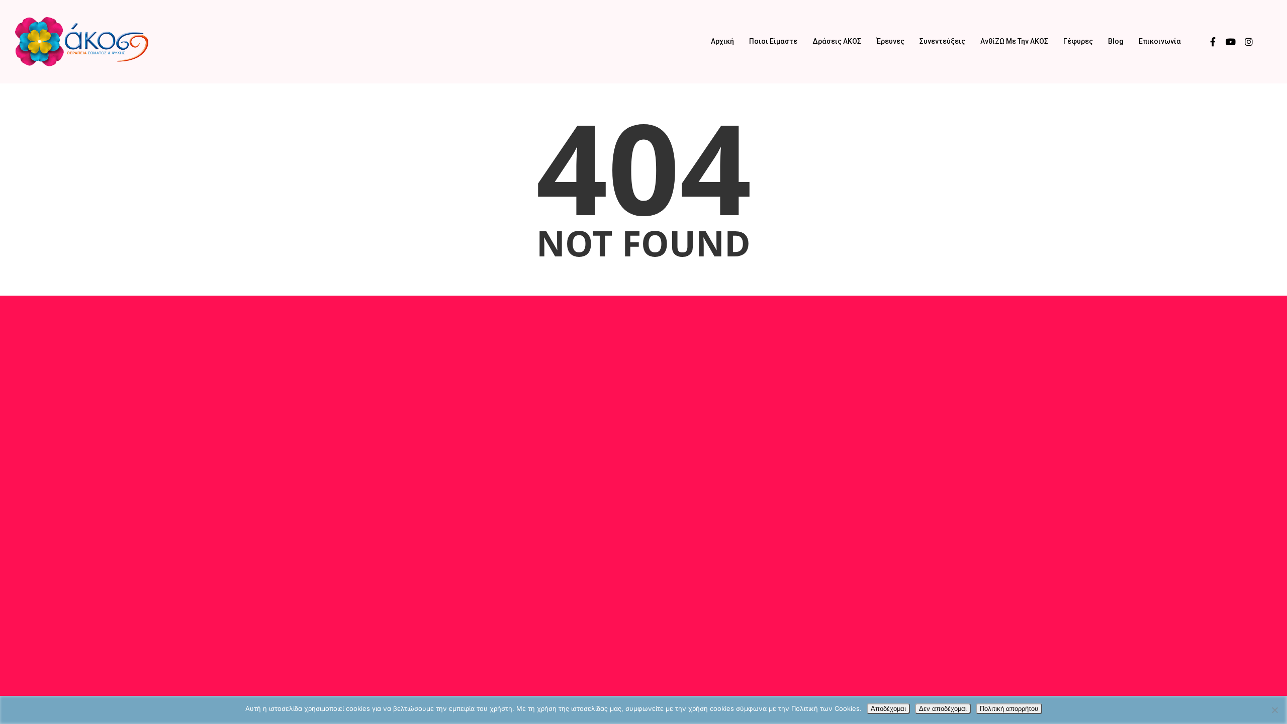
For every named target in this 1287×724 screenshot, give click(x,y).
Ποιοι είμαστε (773, 41)
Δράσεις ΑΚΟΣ (836, 41)
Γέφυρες (1078, 41)
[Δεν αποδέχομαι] (1274, 710)
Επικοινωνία (1160, 41)
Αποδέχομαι (888, 708)
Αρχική (722, 41)
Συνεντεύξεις (942, 41)
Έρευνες (890, 41)
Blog (1116, 41)
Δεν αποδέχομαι (943, 708)
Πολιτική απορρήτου (1009, 708)
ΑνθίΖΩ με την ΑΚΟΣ (1014, 41)
